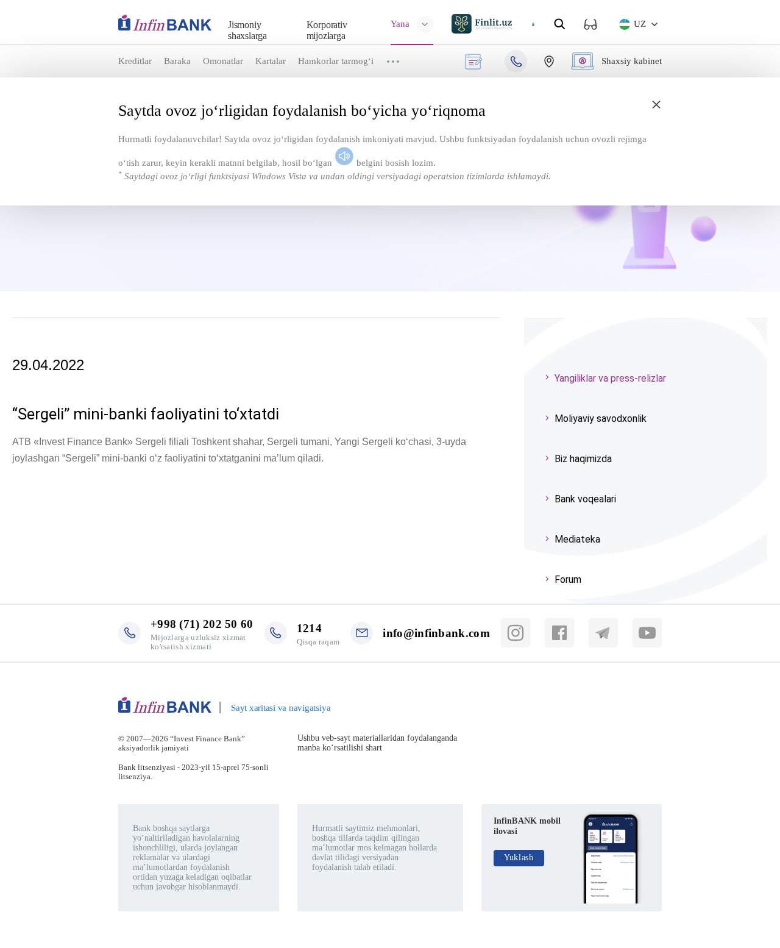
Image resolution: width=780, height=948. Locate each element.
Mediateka (577, 539)
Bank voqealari (585, 499)
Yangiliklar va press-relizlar (610, 378)
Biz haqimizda (583, 459)
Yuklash (519, 857)
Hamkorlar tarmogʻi (336, 61)
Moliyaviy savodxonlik (601, 418)
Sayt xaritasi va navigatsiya (280, 708)
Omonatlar (223, 61)
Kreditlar (135, 61)
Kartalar (270, 61)
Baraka (177, 61)
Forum (568, 579)
